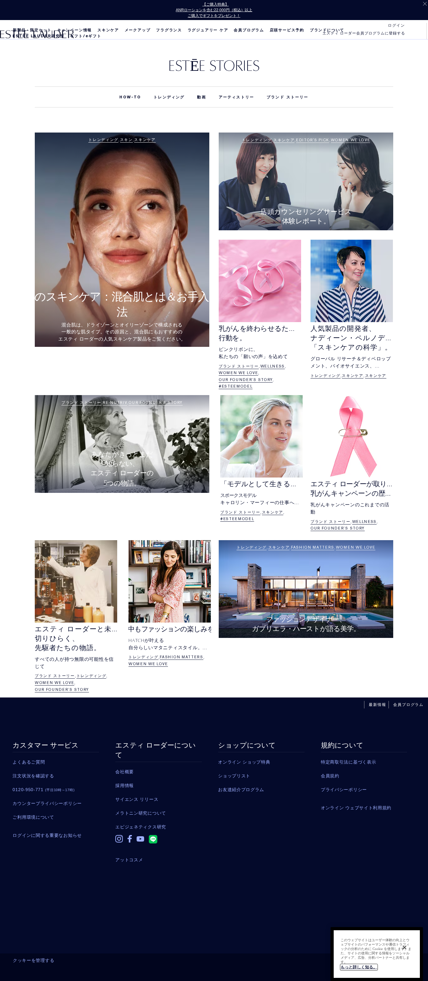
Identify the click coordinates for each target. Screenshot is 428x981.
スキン (126, 139)
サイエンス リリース (136, 799)
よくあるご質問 (29, 761)
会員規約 (330, 775)
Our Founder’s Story (246, 379)
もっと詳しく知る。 (359, 967)
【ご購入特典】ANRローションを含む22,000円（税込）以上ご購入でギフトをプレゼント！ (214, 10)
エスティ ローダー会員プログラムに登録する (363, 33)
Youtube (140, 843)
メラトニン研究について (140, 813)
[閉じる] (404, 947)
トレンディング (169, 97)
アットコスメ (129, 859)
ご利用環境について (33, 817)
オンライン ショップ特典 (244, 761)
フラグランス (169, 30)
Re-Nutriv (115, 402)
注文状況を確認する (33, 775)
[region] (377, 954)
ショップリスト (234, 775)
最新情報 (377, 704)
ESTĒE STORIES (214, 66)
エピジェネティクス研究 (140, 826)
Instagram (119, 842)
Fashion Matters (181, 657)
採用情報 (124, 785)
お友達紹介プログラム (241, 789)
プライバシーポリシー (344, 789)
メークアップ (138, 30)
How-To (130, 97)
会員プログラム (249, 30)
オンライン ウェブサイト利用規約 (356, 807)
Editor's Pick (312, 140)
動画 (201, 97)
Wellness (272, 366)
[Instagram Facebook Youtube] (158, 840)
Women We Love (350, 140)
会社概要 (124, 771)
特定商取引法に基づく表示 (348, 761)
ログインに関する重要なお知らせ (47, 835)
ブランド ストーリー (288, 97)
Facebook (130, 842)
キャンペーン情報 (74, 30)
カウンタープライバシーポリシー (47, 803)
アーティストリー (236, 97)
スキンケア (108, 30)
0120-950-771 (44, 789)
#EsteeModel (236, 386)
